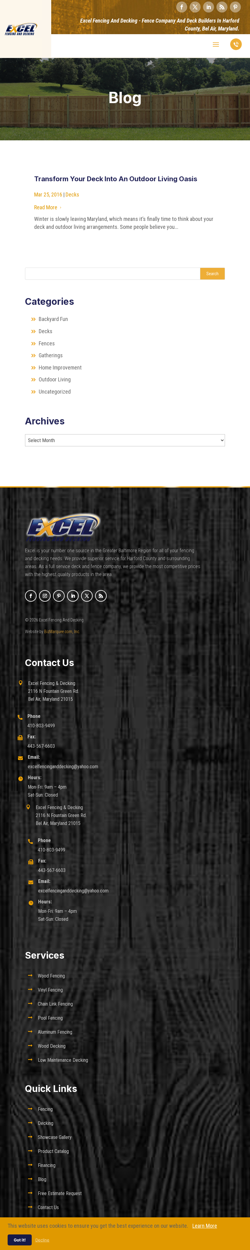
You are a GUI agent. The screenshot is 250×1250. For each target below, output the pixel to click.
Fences (47, 343)
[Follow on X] (195, 7)
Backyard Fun (53, 319)
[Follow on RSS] (221, 7)
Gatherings (51, 355)
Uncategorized (55, 391)
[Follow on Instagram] (45, 596)
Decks (72, 194)
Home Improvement (60, 367)
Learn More (204, 1226)
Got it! (20, 1239)
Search (212, 273)
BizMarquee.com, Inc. (62, 631)
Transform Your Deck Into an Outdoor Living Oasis (115, 179)
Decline (42, 1239)
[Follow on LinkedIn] (208, 7)
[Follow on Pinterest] (235, 7)
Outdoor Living (55, 379)
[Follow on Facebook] (181, 7)
